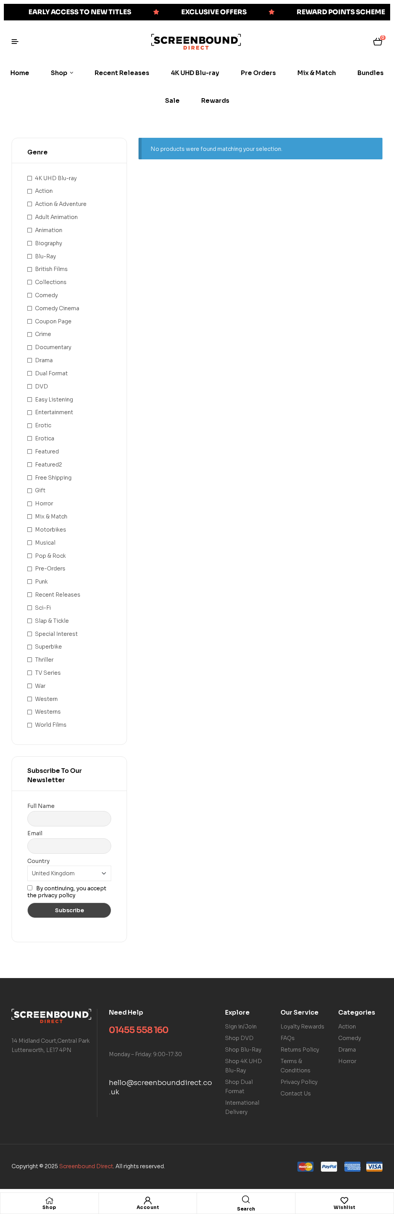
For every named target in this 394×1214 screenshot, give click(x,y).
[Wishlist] (344, 1200)
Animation (48, 230)
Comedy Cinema (57, 308)
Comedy (46, 295)
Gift (40, 490)
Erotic (43, 425)
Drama (44, 360)
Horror (44, 503)
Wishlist (344, 1207)
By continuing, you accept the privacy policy (66, 892)
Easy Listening (54, 399)
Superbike (48, 646)
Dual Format (51, 373)
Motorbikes (50, 529)
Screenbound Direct (86, 1166)
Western (46, 699)
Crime (43, 334)
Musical (45, 542)
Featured (47, 451)
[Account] (148, 1200)
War (40, 685)
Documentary (53, 347)
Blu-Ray (45, 256)
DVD (41, 386)
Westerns (48, 711)
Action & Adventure (61, 204)
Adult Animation (56, 217)
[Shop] (49, 1200)
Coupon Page (53, 321)
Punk (41, 581)
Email (34, 833)
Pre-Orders (50, 568)
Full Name (41, 806)
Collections (51, 282)
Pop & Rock (50, 555)
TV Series (48, 672)
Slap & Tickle (52, 620)
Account (148, 1207)
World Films (51, 724)
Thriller (44, 659)
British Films (51, 269)
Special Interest (56, 633)
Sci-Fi (43, 607)
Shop (49, 1207)
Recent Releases (57, 594)
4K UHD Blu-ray (56, 178)
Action (44, 190)
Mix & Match (51, 516)
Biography (48, 243)
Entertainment (54, 412)
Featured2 (48, 464)
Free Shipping (53, 477)
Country (38, 861)
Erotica (44, 438)
